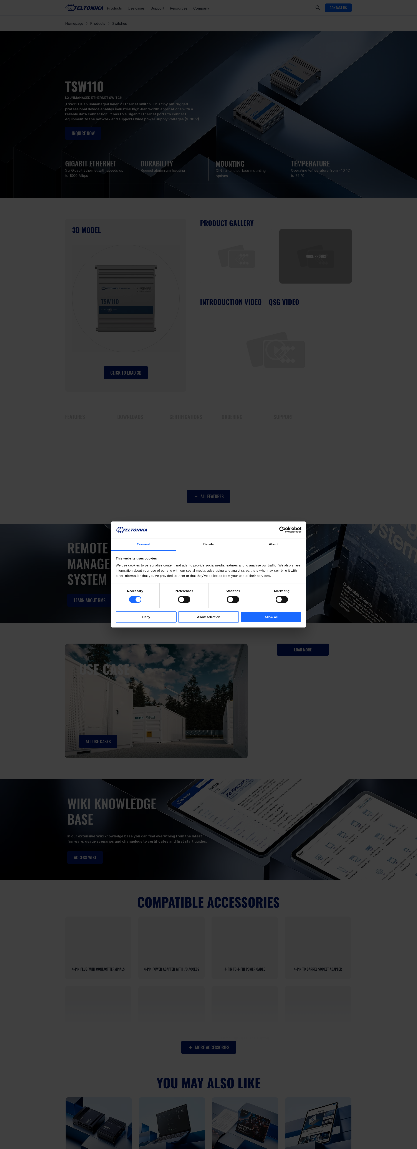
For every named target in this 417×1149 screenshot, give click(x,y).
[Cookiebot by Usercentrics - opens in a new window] (282, 529)
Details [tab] (208, 544)
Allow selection (208, 617)
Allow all (271, 617)
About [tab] (273, 544)
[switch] (184, 599)
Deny (146, 617)
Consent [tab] (143, 544)
